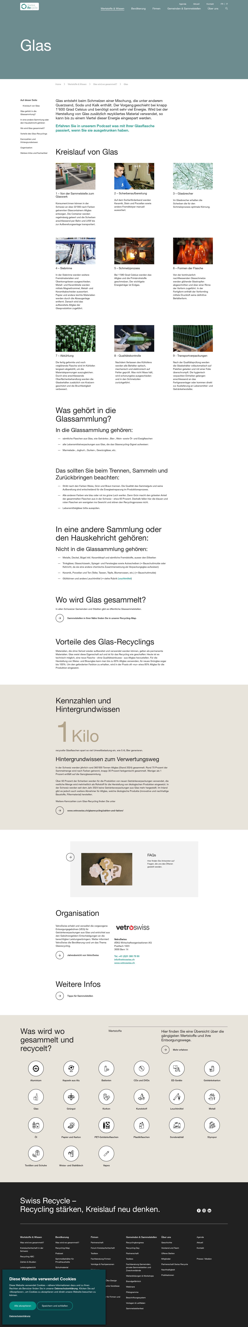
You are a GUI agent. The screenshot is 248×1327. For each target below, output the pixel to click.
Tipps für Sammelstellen (80, 995)
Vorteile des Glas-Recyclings (33, 133)
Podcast (59, 1253)
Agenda (182, 4)
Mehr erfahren (180, 1049)
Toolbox (94, 1253)
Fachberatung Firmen (101, 1258)
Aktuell (196, 4)
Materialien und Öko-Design (104, 1280)
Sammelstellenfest (135, 1308)
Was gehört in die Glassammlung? (28, 113)
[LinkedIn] (210, 1210)
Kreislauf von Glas (31, 105)
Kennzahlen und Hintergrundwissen (29, 140)
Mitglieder (166, 1258)
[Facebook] (199, 1210)
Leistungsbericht (28, 1267)
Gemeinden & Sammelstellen (141, 1237)
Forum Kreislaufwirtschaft (103, 1248)
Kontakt (210, 4)
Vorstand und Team (170, 1248)
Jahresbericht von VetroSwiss (83, 955)
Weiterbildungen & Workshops (140, 1276)
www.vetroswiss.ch (124, 962)
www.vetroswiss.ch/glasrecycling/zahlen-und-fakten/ (95, 810)
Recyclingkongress (135, 1242)
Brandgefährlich (133, 1281)
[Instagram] (204, 1210)
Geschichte (166, 1242)
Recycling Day (133, 1248)
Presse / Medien (204, 1258)
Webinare (95, 1269)
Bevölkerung (62, 1237)
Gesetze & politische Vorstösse (105, 1286)
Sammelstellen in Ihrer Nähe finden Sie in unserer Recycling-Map (101, 618)
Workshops (96, 1275)
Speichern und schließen (55, 1305)
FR (222, 4)
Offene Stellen (168, 1253)
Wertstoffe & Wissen (77, 84)
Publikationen (167, 1275)
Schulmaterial (61, 1267)
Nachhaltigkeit (168, 1269)
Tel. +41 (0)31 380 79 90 (126, 956)
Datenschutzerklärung (66, 1288)
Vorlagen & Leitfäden (135, 1303)
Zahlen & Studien (28, 1262)
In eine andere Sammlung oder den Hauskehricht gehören (34, 121)
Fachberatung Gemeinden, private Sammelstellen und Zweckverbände (138, 1267)
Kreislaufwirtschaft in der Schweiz (31, 1249)
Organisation (26, 147)
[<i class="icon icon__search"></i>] (223, 7)
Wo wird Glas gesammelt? (32, 128)
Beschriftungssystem (136, 1297)
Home (58, 84)
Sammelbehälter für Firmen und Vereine (105, 1298)
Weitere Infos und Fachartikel (33, 153)
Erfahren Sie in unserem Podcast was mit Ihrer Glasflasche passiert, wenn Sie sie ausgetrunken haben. (105, 128)
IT (227, 4)
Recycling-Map (62, 1248)
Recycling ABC (27, 1256)
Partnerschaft (97, 1242)
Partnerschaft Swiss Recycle (174, 1264)
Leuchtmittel (124, 578)
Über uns (166, 1237)
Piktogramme (97, 1291)
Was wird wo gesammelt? (105, 84)
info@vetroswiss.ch (124, 959)
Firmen (94, 1237)
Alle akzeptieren (22, 1305)
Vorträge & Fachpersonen (102, 1264)
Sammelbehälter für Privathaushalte (64, 1260)
